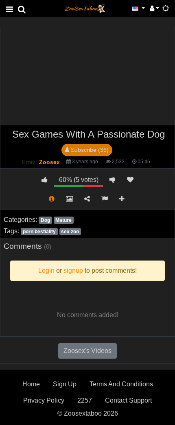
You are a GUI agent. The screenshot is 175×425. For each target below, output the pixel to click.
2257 (84, 400)
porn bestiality (39, 231)
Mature (63, 220)
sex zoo (70, 231)
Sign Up (65, 384)
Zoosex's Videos (87, 350)
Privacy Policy (43, 400)
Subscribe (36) (89, 150)
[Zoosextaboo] (85, 7)
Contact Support (128, 400)
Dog (45, 220)
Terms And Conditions (121, 384)
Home (31, 384)
